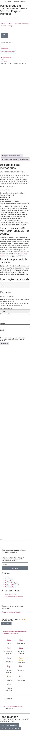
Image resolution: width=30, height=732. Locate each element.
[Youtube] (13, 601)
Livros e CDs (21, 670)
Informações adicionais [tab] (9, 159)
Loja (2, 59)
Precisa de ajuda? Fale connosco (13, 706)
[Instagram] (8, 601)
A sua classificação (6, 308)
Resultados (4, 48)
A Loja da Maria (6, 57)
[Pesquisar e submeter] (1, 45)
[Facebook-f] (4, 601)
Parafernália (9, 661)
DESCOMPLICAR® (7, 620)
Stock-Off (9, 699)
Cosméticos (21, 662)
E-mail (2, 330)
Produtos (4, 61)
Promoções (21, 680)
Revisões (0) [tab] (24, 159)
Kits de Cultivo (21, 643)
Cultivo (9, 643)
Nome (2, 323)
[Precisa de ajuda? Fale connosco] (4, 703)
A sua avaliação (5, 314)
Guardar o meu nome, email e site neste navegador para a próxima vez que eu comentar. (12, 339)
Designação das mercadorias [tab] (11, 156)
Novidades (9, 680)
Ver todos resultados (8, 52)
